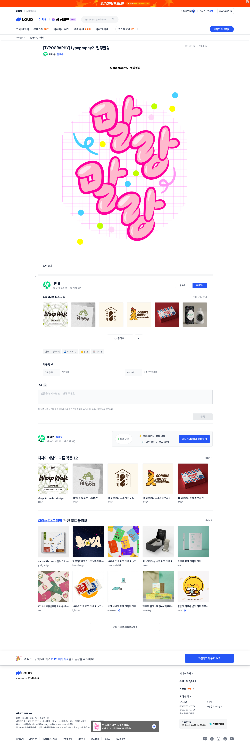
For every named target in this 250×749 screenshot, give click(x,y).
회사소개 (19, 738)
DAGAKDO (112, 610)
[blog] (205, 739)
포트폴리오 (20, 37)
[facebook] (212, 739)
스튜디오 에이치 (114, 565)
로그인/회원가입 (225, 10)
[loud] (19, 11)
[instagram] (218, 739)
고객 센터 (184, 696)
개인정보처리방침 (49, 738)
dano (180, 610)
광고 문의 (95, 738)
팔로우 (60, 54)
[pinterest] (225, 739)
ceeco (180, 565)
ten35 (145, 565)
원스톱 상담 (126, 29)
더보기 (207, 457)
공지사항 (32, 738)
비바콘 (56, 283)
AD (247, 2)
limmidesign (78, 565)
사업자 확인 (67, 738)
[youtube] (232, 739)
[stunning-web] (24, 713)
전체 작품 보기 (199, 297)
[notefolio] (31, 11)
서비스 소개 (185, 673)
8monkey (147, 610)
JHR (39, 610)
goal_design (43, 565)
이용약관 (81, 738)
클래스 (107, 738)
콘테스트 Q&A (186, 681)
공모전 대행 (120, 738)
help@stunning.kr (214, 706)
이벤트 (185, 688)
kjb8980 (76, 610)
